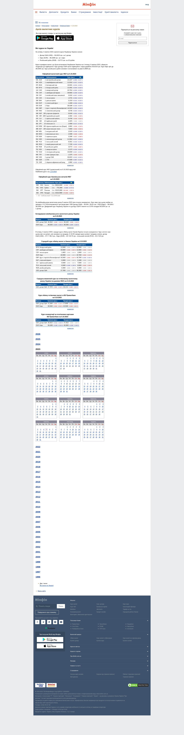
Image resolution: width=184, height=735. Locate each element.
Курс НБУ (73, 606)
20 (49, 366)
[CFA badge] (62, 685)
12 (46, 363)
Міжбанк (72, 609)
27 (49, 368)
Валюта (43, 12)
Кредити (64, 12)
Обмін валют (74, 638)
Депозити (53, 12)
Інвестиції (97, 12)
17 (40, 366)
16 (37, 366)
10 (40, 363)
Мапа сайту (42, 591)
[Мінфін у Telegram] (43, 622)
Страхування (85, 12)
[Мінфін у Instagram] (55, 622)
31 (40, 371)
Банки (73, 12)
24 (40, 368)
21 (52, 366)
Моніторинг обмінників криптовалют (81, 614)
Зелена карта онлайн (76, 674)
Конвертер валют (75, 612)
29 (55, 368)
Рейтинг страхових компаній (131, 674)
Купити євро (100, 640)
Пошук (61, 606)
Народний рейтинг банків (130, 612)
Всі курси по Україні (46, 585)
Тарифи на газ (127, 609)
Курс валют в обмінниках (104, 638)
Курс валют (73, 604)
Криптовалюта (111, 12)
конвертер (70, 165)
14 (52, 363)
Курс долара (100, 604)
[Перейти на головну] (92, 4)
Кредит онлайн (101, 612)
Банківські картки (102, 606)
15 (55, 363)
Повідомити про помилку (47, 612)
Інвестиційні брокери (129, 606)
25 (43, 368)
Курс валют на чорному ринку (132, 638)
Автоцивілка (74, 677)
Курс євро (126, 604)
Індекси (124, 12)
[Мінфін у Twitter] (49, 622)
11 (43, 363)
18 (43, 366)
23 (37, 368)
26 (46, 368)
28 (52, 368)
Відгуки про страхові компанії (106, 674)
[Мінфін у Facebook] (37, 622)
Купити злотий (127, 640)
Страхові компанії (128, 677)
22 (55, 366)
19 (46, 366)
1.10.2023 (53, 171)
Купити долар (74, 640)
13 (49, 363)
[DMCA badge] (138, 685)
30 (37, 371)
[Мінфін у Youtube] (61, 622)
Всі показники (43, 22)
